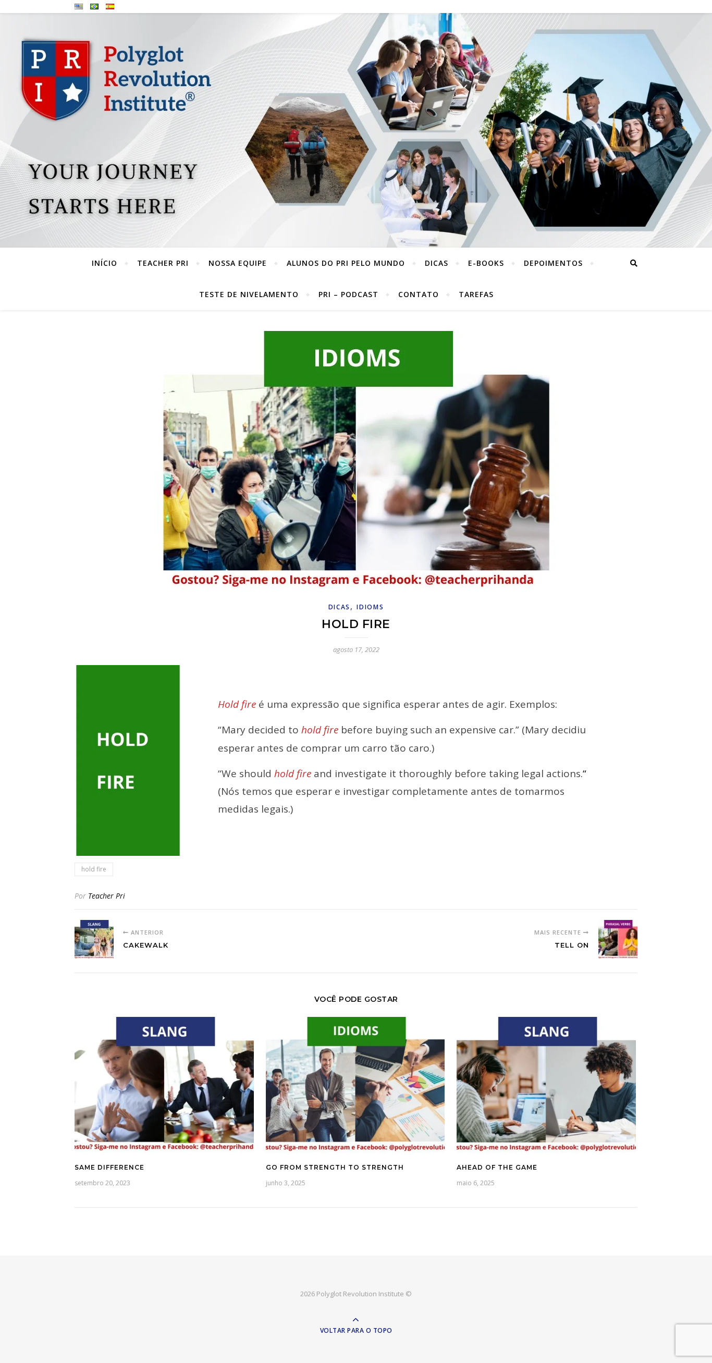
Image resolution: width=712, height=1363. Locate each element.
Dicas (436, 263)
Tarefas (476, 294)
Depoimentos (553, 263)
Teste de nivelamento (249, 294)
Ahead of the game (497, 1167)
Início (104, 263)
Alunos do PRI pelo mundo (346, 263)
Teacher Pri (163, 263)
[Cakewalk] (94, 939)
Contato (418, 294)
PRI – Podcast (348, 294)
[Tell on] (617, 939)
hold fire (93, 869)
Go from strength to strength (335, 1167)
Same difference (109, 1167)
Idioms (370, 607)
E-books (486, 263)
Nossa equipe (237, 263)
